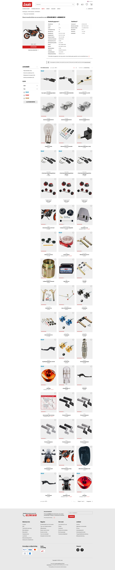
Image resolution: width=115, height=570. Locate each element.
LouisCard (24, 536)
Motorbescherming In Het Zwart (48, 227)
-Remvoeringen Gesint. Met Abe (48, 415)
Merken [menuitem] (47, 8)
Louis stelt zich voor (62, 524)
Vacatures (60, 528)
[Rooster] (74, 67)
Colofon (78, 524)
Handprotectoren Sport (48, 468)
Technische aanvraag (27, 528)
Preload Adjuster (66, 254)
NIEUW (27, 92)
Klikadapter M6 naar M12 (84, 254)
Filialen (59, 526)
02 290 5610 (31, 515)
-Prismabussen (84, 308)
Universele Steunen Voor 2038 (84, 92)
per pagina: (52, 67)
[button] (90, 1)
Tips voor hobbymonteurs (45, 526)
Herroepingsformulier (80, 532)
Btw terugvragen (61, 532)
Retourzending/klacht (27, 537)
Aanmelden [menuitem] (90, 8)
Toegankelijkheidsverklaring (82, 534)
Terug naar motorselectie (28, 13)
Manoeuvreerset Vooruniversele (66, 146)
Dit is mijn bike (33, 46)
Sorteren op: (81, 67)
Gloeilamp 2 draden (48, 146)
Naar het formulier (87, 62)
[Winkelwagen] (91, 4)
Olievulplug (48, 388)
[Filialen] (77, 4)
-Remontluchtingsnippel (84, 361)
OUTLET (27, 98)
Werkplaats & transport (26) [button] (29, 75)
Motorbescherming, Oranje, (66, 468)
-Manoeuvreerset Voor (48, 334)
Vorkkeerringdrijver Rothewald (48, 281)
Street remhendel (48, 495)
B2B (23, 526)
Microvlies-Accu (66, 281)
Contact (24, 524)
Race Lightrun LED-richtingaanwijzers (48, 92)
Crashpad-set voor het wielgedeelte (66, 227)
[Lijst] (76, 67)
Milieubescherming (80, 536)
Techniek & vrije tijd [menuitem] (35, 8)
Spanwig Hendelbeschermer (48, 119)
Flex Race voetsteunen (66, 415)
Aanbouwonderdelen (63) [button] (28, 77)
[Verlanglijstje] (87, 4)
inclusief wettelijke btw (58, 563)
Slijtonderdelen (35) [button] (27, 70)
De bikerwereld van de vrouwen (46, 524)
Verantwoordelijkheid (62, 534)
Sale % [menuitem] (43, 8)
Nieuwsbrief (24, 532)
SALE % (27, 95)
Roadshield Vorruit (84, 227)
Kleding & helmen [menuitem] (25, 8)
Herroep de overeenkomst (27, 539)
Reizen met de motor (44, 530)
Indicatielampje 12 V (66, 388)
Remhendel (84, 388)
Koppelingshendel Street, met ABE (48, 361)
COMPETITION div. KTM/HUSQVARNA (66, 92)
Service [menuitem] (58, 8)
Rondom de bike (43, 532)
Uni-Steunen (84, 334)
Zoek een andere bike (32, 50)
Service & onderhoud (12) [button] (28, 73)
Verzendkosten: (49, 564)
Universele (84, 281)
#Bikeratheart (43, 528)
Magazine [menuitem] (53, 8)
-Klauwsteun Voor (48, 308)
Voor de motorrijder (44, 534)
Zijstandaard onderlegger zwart (84, 468)
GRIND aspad (48, 201)
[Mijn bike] (82, 4)
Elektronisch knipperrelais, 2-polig (84, 146)
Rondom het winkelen (63, 530)
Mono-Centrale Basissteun (66, 308)
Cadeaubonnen (25, 534)
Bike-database (25, 530)
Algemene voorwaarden (81, 526)
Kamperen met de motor (45, 536)
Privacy (77, 528)
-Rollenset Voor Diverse (48, 254)
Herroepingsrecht (80, 530)
